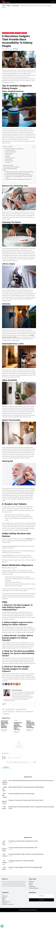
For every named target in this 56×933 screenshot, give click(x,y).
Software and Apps (6, 901)
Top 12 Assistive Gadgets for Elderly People (13, 148)
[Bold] (8, 762)
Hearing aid (8, 162)
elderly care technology (21, 709)
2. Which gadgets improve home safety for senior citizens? (17, 173)
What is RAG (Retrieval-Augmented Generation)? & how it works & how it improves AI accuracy (31, 780)
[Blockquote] (19, 762)
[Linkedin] (11, 684)
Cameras (7, 156)
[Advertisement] (28, 19)
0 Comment (15, 48)
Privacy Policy (32, 886)
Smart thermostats (9, 160)
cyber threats (29, 538)
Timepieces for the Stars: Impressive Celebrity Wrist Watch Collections (18, 726)
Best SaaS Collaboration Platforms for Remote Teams (21, 793)
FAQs (5, 170)
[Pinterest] (9, 684)
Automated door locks (10, 157)
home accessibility (19, 711)
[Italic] (10, 762)
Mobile (3, 900)
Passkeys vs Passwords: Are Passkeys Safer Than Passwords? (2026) (26, 800)
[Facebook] (3, 684)
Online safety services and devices (11, 167)
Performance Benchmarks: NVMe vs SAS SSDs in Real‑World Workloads (4, 724)
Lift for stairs (8, 154)
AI (2, 894)
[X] (6, 684)
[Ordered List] (16, 762)
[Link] (23, 762)
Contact (30, 884)
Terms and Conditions (33, 888)
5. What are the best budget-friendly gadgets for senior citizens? (18, 179)
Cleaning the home (9, 153)
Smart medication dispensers (10, 168)
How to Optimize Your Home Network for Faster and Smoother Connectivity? (30, 724)
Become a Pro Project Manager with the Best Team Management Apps (25, 867)
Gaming (3, 898)
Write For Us (31, 881)
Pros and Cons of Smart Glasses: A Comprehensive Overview (23, 841)
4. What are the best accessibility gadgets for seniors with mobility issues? (19, 177)
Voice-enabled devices (10, 150)
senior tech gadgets (29, 711)
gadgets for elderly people (8, 711)
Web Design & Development (7, 904)
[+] (27, 762)
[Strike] (14, 762)
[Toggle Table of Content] (33, 147)
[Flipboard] (17, 684)
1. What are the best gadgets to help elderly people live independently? (20, 171)
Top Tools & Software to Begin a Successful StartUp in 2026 (23, 847)
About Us (31, 883)
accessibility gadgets (10, 709)
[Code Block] (21, 762)
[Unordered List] (17, 762)
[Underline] (12, 762)
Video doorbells (9, 159)
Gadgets (16, 720)
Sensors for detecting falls (11, 151)
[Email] (19, 684)
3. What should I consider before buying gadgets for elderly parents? (19, 174)
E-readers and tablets (8, 165)
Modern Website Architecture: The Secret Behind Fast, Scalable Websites (26, 787)
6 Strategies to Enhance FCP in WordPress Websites (21, 860)
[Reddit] (14, 684)
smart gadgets (6, 713)
